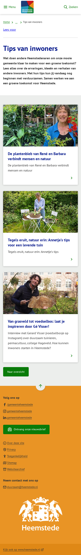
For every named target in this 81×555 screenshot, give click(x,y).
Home (6, 22)
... (16, 22)
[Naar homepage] (39, 7)
